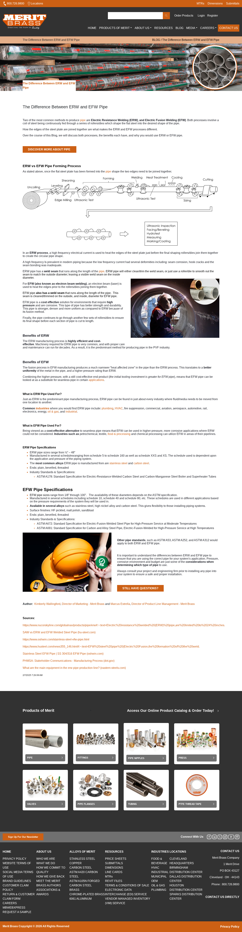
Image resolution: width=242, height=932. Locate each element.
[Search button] (166, 15)
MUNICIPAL (159, 876)
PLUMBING (158, 889)
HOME (92, 27)
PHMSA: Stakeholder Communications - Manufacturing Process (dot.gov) (68, 660)
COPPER (75, 863)
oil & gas (53, 411)
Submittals (232, 3)
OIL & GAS (158, 885)
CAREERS (207, 27)
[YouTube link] (231, 837)
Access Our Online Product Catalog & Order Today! (171, 710)
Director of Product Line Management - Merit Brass (163, 603)
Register (212, 15)
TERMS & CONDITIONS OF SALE (127, 885)
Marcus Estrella (120, 603)
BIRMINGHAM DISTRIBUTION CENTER (186, 870)
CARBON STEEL (80, 867)
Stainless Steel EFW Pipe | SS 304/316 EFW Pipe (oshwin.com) (63, 653)
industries (42, 408)
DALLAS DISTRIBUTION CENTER (186, 878)
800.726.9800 (15, 3)
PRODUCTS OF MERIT (114, 27)
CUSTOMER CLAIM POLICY (16, 887)
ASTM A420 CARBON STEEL (83, 874)
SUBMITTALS (114, 863)
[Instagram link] (225, 837)
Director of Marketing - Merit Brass (83, 603)
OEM (154, 880)
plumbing (107, 408)
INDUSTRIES (160, 851)
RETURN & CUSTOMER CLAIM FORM (19, 896)
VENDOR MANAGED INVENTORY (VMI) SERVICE (127, 901)
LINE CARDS (113, 872)
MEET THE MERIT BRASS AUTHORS (48, 883)
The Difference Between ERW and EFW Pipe (190, 39)
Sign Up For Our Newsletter (23, 837)
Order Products (183, 15)
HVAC (119, 408)
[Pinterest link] (237, 837)
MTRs (200, 3)
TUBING (132, 804)
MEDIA (190, 27)
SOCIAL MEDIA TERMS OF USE (18, 874)
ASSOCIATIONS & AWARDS (48, 892)
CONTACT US (228, 27)
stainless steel (118, 463)
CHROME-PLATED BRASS (87, 894)
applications (96, 379)
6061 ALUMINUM (80, 898)
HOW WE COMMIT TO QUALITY (50, 870)
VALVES (31, 804)
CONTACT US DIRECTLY (222, 896)
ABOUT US (142, 27)
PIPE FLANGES (86, 804)
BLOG (179, 27)
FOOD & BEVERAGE (159, 861)
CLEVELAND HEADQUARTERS (182, 861)
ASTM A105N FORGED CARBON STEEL (84, 883)
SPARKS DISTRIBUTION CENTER (186, 896)
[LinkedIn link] (214, 837)
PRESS (183, 758)
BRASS (74, 889)
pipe (83, 120)
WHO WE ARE (45, 858)
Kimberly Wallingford (47, 603)
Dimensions (215, 3)
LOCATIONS (178, 851)
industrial (71, 411)
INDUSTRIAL (159, 872)
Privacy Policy (229, 926)
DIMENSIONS (114, 867)
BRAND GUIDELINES (17, 880)
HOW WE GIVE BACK (50, 876)
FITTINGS (83, 757)
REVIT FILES (113, 880)
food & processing (119, 433)
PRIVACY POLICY (14, 858)
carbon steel (141, 463)
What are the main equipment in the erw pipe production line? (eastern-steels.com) (74, 667)
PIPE (30, 757)
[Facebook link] (209, 837)
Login (201, 15)
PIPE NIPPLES (136, 758)
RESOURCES (163, 27)
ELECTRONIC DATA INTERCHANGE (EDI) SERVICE (126, 892)
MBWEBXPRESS (14, 907)
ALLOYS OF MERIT (82, 851)
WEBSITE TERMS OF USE (17, 865)
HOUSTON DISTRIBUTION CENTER (186, 887)
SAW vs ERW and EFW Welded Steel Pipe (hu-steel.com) (59, 632)
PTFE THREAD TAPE (190, 804)
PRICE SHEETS (115, 858)
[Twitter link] (220, 837)
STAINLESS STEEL (82, 858)
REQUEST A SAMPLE (17, 912)
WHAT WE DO (45, 863)
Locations (37, 3)
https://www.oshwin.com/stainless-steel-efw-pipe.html (56, 639)
